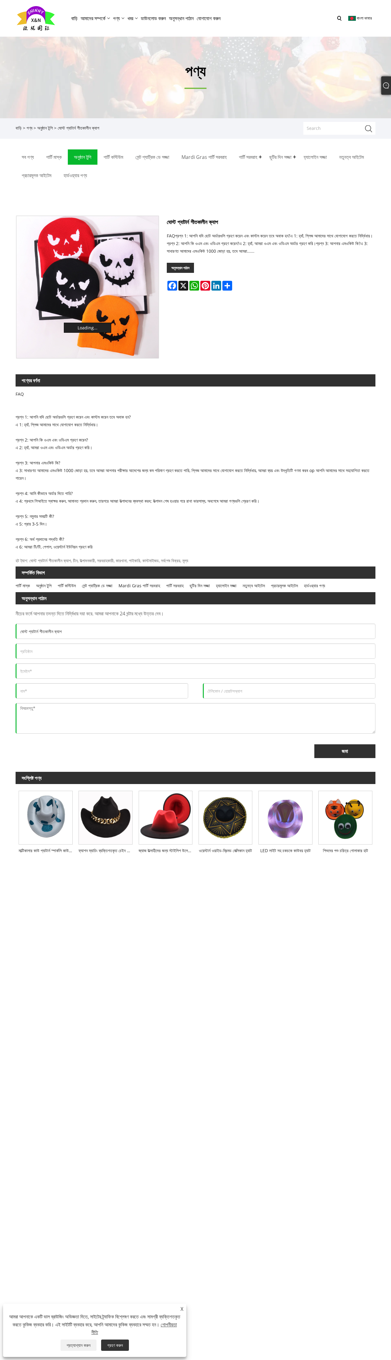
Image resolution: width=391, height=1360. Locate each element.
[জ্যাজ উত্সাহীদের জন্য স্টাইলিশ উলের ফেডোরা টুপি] (166, 816)
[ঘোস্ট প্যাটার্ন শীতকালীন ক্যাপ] (87, 287)
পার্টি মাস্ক (23, 585)
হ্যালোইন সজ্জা (226, 585)
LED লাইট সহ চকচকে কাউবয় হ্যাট (285, 850)
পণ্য (29, 128)
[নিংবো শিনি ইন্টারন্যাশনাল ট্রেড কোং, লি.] (36, 18)
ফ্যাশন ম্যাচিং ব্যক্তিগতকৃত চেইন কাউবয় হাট (107, 850)
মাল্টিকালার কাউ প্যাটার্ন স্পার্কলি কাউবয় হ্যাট (47, 850)
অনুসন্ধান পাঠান (180, 267)
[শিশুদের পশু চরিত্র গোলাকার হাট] (345, 816)
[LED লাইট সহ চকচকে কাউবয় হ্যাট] (285, 816)
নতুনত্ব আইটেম (254, 585)
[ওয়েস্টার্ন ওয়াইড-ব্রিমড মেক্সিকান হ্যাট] (225, 816)
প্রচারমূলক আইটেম (284, 585)
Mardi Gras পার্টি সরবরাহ (139, 585)
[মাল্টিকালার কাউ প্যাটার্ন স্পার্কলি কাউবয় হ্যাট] (45, 816)
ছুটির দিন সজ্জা (200, 585)
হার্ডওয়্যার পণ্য (314, 585)
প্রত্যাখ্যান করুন (78, 1345)
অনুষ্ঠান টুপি (45, 128)
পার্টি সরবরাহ (175, 585)
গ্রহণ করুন (115, 1345)
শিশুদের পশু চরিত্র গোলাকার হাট (345, 850)
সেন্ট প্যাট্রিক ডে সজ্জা (97, 585)
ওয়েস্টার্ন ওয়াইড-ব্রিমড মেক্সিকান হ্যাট (225, 850)
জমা (345, 751)
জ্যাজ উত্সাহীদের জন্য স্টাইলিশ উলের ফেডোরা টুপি (167, 850)
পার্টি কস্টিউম (67, 585)
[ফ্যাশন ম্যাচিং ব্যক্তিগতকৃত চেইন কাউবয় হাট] (105, 816)
